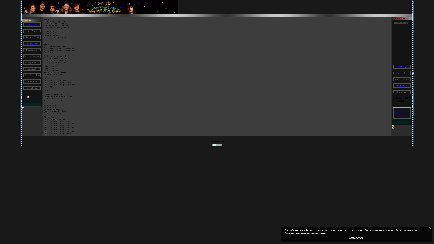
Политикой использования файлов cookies (305, 233)
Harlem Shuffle (401, 112)
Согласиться (356, 238)
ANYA (402, 109)
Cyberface (401, 114)
